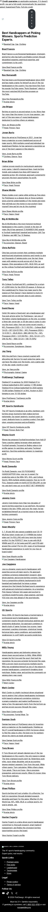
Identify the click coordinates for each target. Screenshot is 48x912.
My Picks (32, 19)
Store (9, 873)
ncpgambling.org (24, 907)
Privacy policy (12, 882)
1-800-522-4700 (33, 904)
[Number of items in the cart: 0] (44, 19)
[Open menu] (10, 19)
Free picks (11, 865)
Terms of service (14, 885)
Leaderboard (12, 868)
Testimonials (12, 870)
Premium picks (13, 862)
